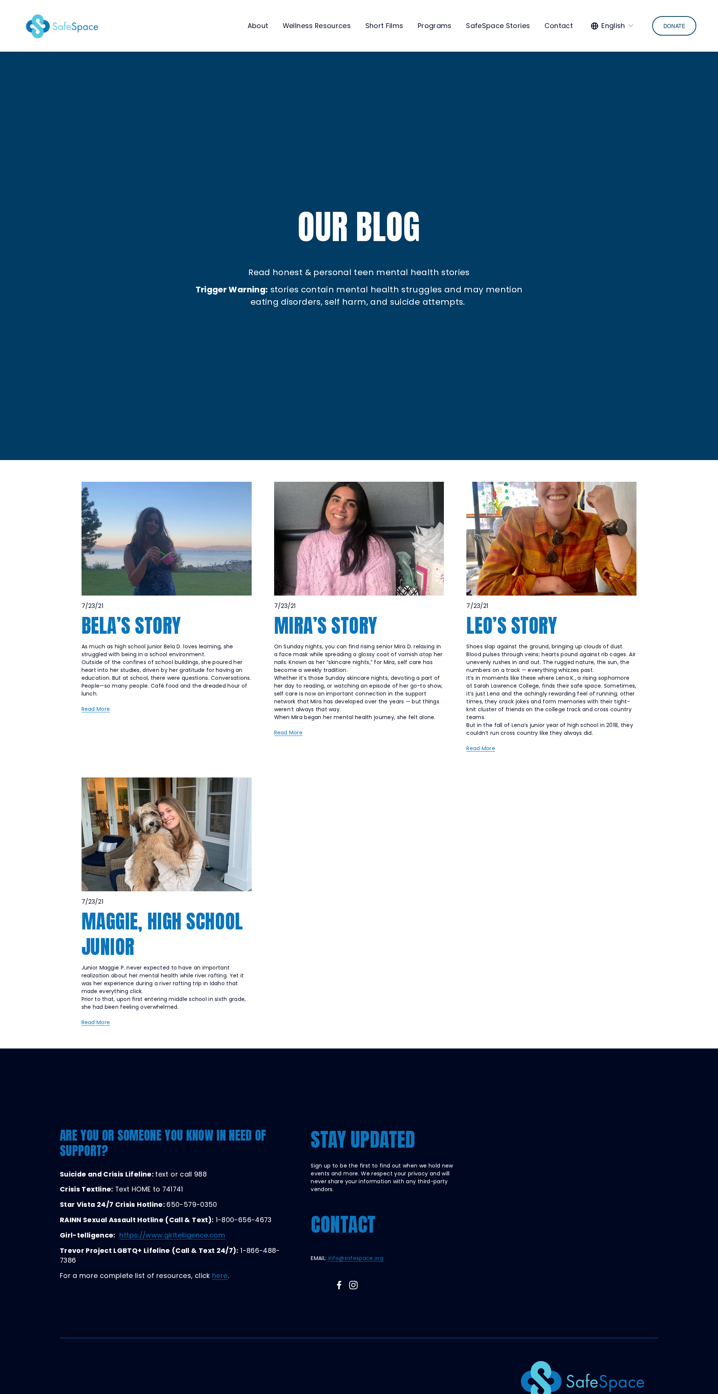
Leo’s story (511, 625)
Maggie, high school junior (162, 933)
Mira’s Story (325, 625)
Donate (674, 26)
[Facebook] (339, 1285)
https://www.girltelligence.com (172, 1235)
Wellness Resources (317, 25)
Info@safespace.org (355, 1258)
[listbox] (612, 25)
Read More (96, 709)
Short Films (384, 25)
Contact (558, 25)
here (219, 1275)
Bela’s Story (131, 625)
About (258, 25)
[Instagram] (353, 1285)
